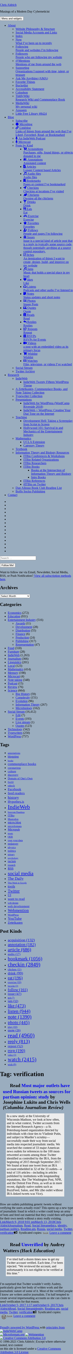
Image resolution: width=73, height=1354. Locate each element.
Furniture (13, 651)
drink (15, 973)
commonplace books (22, 764)
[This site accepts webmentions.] (34, 1334)
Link (3, 1222)
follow (18, 989)
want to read (16, 899)
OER (10, 836)
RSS (10, 868)
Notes (41, 295)
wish (12, 1064)
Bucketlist (22, 85)
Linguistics (14, 662)
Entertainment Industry (22, 619)
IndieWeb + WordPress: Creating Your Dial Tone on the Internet (46, 412)
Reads (28, 316)
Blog (11, 117)
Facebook (14, 789)
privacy (11, 854)
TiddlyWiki (40, 97)
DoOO (11, 782)
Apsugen (21, 110)
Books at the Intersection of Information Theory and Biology (51, 472)
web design (13, 903)
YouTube (15, 918)
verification (7, 1232)
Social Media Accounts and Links (36, 32)
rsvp (16, 1050)
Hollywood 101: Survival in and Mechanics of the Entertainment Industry (43, 431)
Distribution (23, 630)
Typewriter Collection (29, 396)
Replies (29, 323)
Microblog (25, 124)
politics (12, 850)
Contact (12, 495)
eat (15, 977)
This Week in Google (17, 883)
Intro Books (38, 477)
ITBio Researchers (34, 463)
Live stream (23, 722)
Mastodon (13, 819)
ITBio (11, 815)
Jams (46, 272)
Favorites (31, 224)
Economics (14, 612)
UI (9, 895)
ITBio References (34, 480)
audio (14, 954)
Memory (13, 672)
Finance (20, 634)
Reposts (30, 330)
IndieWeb (21, 378)
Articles (42, 168)
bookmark (25, 958)
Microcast (24, 142)
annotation (22, 944)
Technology (15, 729)
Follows (42, 231)
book (45, 1233)
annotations (14, 753)
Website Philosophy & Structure (35, 29)
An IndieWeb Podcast (31, 138)
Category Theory (33, 445)
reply (19, 1041)
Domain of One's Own (20, 778)
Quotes (29, 309)
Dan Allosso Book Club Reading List (39, 488)
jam (13, 1001)
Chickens (38, 196)
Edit (18, 715)
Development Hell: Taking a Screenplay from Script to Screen (48, 422)
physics (12, 847)
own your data (15, 840)
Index (19, 36)
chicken (14, 969)
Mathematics (23, 438)
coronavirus (14, 767)
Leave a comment (60, 1232)
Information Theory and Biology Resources (42, 452)
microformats (15, 826)
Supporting (42, 71)
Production (22, 637)
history (13, 797)
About (12, 25)
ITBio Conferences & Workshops (44, 456)
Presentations (24, 399)
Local (11, 665)
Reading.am (28, 1229)
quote (14, 1030)
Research (13, 375)
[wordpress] (3, 1316)
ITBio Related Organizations (41, 459)
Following (37, 48)
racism (12, 861)
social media (20, 873)
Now (34, 41)
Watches (47, 362)
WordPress (14, 736)
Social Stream (24, 367)
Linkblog (43, 131)
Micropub (14, 829)
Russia (41, 1229)
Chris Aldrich (8, 4)
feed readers (16, 793)
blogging (13, 756)
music (10, 833)
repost (15, 1046)
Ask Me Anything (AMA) (32, 78)
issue (14, 994)
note (20, 1017)
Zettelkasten (15, 923)
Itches (46, 260)
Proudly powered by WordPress (20, 1327)
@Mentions (38, 62)
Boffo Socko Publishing (30, 491)
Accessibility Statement (30, 89)
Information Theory (28, 704)
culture (12, 771)
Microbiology (24, 708)
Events (20, 718)
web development (18, 906)
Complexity (23, 697)
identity (62, 1225)
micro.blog (14, 822)
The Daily (16, 878)
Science (12, 690)
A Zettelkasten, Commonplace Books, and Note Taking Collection (42, 390)
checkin (24, 964)
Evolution (22, 701)
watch (22, 1059)
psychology (13, 858)
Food (11, 648)
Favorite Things (25, 82)
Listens (48, 288)
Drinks (29, 203)
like (17, 1005)
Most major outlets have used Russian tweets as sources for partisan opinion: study (37, 1091)
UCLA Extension (34, 442)
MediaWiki (26, 104)
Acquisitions (48, 152)
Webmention (18, 910)
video (12, 1055)
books (10, 760)
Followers (39, 55)
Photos (30, 302)
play (12, 1027)
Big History (23, 694)
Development (24, 627)
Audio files (32, 175)
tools (11, 886)
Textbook (21, 449)
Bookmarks (44, 182)
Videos (45, 346)
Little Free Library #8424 (31, 113)
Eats (27, 210)
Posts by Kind (24, 145)
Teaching (21, 417)
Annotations (34, 161)
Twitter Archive (25, 371)
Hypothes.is (16, 801)
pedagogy (13, 843)
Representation (25, 644)
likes (28, 281)
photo (19, 1022)
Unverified (32, 1244)
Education (14, 616)
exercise (14, 982)
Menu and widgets (12, 18)
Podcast (12, 683)
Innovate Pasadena (16, 812)
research (11, 865)
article (19, 949)
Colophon (22, 92)
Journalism (14, 658)
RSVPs (34, 337)
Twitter (14, 891)
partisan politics (9, 1229)
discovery (13, 774)
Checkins (43, 189)
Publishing (22, 641)
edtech (11, 785)
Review (12, 687)
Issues (47, 244)
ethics (52, 1225)
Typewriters (15, 732)
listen (19, 1011)
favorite (13, 986)
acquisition (21, 940)
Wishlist (30, 355)
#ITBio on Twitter (34, 484)
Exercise (31, 217)
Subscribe (22, 120)
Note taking (15, 680)
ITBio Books (31, 466)
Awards (20, 623)
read (21, 1035)
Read (27, 1225)
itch (11, 997)
